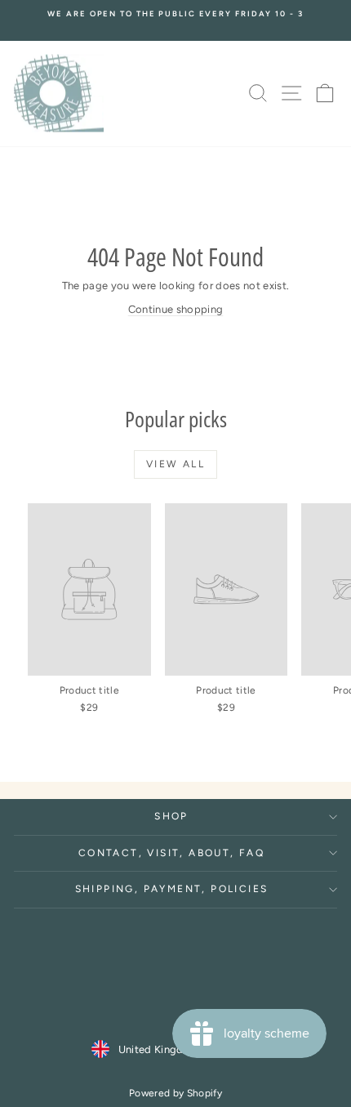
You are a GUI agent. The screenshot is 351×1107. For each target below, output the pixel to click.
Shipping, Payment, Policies (172, 889)
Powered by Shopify (175, 1093)
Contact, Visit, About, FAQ (171, 853)
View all (175, 464)
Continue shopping (176, 309)
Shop (171, 816)
